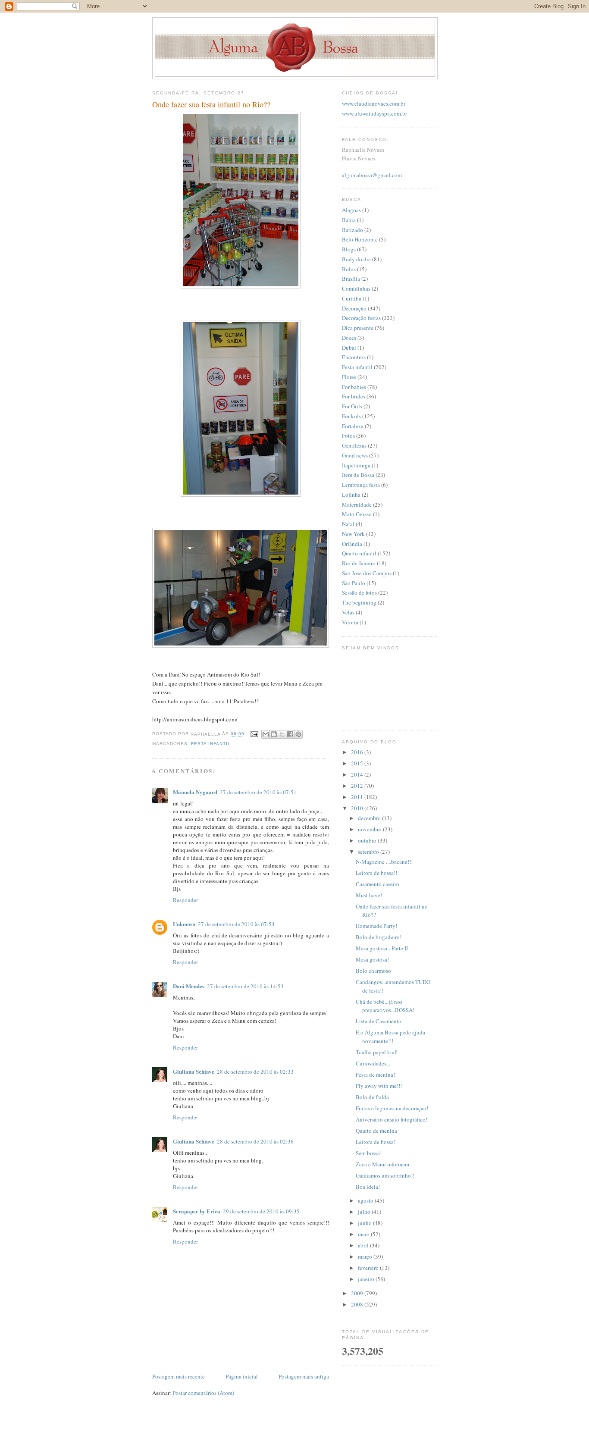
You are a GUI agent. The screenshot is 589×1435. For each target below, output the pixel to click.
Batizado (352, 230)
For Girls (352, 406)
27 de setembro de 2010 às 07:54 (236, 924)
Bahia (349, 220)
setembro (369, 851)
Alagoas (351, 210)
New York (353, 534)
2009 (357, 1293)
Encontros (354, 357)
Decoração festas (361, 318)
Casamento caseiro (377, 884)
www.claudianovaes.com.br (373, 103)
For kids (351, 416)
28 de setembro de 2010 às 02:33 (255, 1071)
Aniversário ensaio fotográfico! (391, 1119)
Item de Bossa (358, 475)
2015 (357, 763)
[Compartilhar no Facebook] (290, 734)
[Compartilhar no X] (282, 734)
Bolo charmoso (373, 970)
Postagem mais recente (178, 1376)
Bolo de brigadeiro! (378, 937)
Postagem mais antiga (304, 1376)
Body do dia (356, 259)
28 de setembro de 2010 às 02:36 (255, 1141)
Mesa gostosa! (372, 959)
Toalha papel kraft (377, 1052)
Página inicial (242, 1376)
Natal (348, 524)
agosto (366, 1200)
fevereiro (369, 1268)
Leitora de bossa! (375, 1142)
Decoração (354, 308)
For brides (353, 396)
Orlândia (352, 544)
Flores (349, 377)
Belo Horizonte (360, 239)
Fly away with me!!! (379, 1086)
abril (364, 1245)
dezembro (370, 818)
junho (365, 1223)
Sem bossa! (369, 1153)
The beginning (359, 602)
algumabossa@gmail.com (372, 175)
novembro (370, 829)
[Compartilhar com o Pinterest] (298, 734)
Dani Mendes (188, 986)
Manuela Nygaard (195, 792)
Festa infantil (211, 743)
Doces (349, 338)
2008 (357, 1304)
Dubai (349, 347)
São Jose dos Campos (367, 573)
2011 (357, 797)
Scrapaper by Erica (196, 1211)
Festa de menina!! (376, 1074)
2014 (357, 774)
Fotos (348, 435)
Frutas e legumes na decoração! (392, 1108)
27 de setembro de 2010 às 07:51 (258, 792)
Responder (185, 900)
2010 (357, 808)
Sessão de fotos (359, 592)
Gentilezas (354, 445)
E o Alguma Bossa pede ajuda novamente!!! (390, 1036)
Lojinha (351, 494)
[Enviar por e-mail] (265, 734)
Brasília (351, 278)
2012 (357, 786)
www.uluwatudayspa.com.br (374, 113)
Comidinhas (356, 288)
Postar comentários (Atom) (203, 1393)
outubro (368, 840)
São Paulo (353, 583)
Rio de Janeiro (359, 563)
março (365, 1256)
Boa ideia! (368, 1187)
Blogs (349, 249)
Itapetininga (356, 465)
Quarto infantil (359, 553)
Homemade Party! (376, 926)
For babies (354, 387)
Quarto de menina (376, 1130)
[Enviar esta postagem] (253, 734)
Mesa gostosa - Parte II (382, 948)
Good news (355, 455)
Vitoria (350, 622)
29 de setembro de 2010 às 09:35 (261, 1211)
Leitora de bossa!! (376, 873)
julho (365, 1212)
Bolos (349, 269)
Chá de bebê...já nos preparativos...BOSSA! (385, 1006)
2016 (357, 752)
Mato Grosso (357, 514)
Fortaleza (352, 426)
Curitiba (351, 298)
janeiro (367, 1279)
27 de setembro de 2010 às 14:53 (245, 986)
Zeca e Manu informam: (383, 1164)
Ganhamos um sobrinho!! (385, 1175)
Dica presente (357, 328)
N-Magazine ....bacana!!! (384, 861)
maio (364, 1234)
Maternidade (357, 504)
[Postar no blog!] (273, 734)
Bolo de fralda (372, 1097)
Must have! (369, 895)
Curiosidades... (373, 1063)
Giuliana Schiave (193, 1071)
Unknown (184, 924)
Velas (348, 612)
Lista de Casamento (378, 1021)
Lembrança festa (361, 485)
